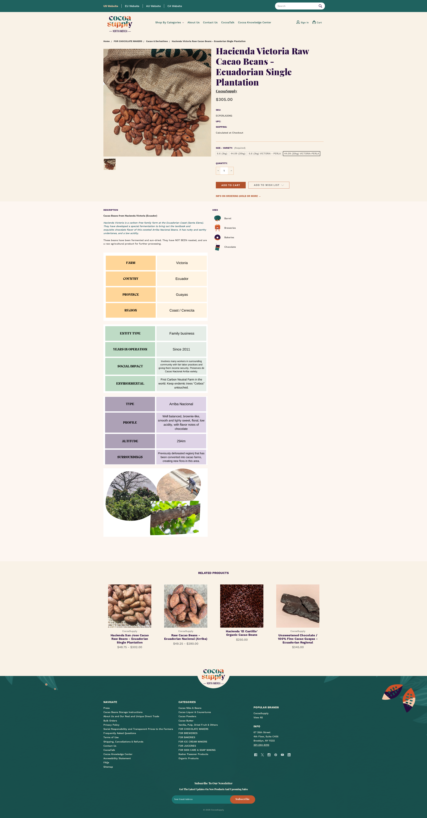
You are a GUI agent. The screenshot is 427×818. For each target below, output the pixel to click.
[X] (262, 755)
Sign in (305, 22)
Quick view (129, 603)
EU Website (132, 6)
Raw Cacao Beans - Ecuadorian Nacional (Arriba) (185, 637)
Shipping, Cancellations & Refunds (123, 741)
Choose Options (185, 609)
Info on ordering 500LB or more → (238, 196)
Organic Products (188, 758)
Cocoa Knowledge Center (254, 22)
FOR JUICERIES (187, 745)
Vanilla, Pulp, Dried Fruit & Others (198, 724)
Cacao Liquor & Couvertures (194, 712)
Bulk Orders (110, 720)
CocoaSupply (261, 713)
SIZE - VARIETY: (231, 148)
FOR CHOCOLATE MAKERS (193, 729)
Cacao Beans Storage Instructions (122, 712)
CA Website (174, 6)
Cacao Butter (185, 720)
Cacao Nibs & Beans (189, 708)
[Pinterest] (276, 755)
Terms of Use (111, 737)
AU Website (153, 6)
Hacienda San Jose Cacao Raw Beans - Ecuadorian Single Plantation (130, 638)
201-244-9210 (261, 745)
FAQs (106, 762)
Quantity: (222, 163)
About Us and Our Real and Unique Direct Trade (131, 716)
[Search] (321, 6)
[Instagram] (269, 755)
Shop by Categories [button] (168, 22)
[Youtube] (282, 755)
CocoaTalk (227, 22)
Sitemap (108, 766)
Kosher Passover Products (193, 754)
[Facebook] (256, 755)
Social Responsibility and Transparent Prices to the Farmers (138, 729)
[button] (231, 185)
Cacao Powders (187, 716)
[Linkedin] (289, 755)
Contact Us (210, 22)
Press (106, 708)
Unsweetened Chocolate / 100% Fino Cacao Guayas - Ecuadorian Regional (298, 638)
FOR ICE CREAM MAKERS (192, 741)
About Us (193, 22)
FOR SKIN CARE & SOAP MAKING (197, 750)
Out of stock (129, 609)
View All (258, 717)
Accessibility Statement (117, 758)
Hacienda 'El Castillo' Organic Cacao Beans (242, 633)
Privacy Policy (111, 724)
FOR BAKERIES (186, 737)
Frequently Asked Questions (119, 733)
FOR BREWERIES (187, 733)
